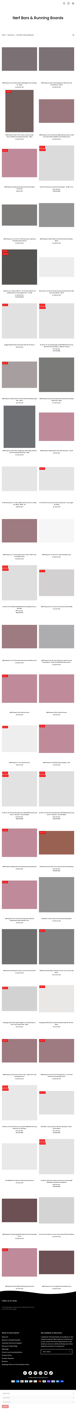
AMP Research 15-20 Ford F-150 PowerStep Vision (56, 554)
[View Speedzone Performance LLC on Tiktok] (51, 1373)
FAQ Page (5, 1349)
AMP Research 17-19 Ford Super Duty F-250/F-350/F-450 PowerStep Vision (19, 555)
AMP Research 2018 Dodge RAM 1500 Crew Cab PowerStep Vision (19, 1235)
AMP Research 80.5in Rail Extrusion (56, 712)
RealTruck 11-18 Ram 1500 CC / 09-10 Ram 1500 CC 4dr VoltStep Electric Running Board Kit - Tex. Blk (19, 291)
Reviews (5, 1361)
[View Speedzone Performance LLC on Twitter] (30, 1373)
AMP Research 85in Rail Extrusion (19, 712)
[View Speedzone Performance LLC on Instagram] (40, 1373)
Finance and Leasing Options (12, 1352)
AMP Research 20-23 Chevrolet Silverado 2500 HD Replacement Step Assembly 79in (19, 919)
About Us (5, 1337)
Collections (11, 35)
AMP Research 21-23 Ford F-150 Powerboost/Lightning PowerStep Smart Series (19, 239)
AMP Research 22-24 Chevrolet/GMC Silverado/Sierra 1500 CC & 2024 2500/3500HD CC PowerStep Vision (56, 135)
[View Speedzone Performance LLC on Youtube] (46, 1373)
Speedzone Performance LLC (40, 1377)
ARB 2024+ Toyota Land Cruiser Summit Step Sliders (57, 918)
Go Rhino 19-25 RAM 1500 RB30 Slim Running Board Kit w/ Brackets (20, 607)
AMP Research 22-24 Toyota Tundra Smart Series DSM (56, 606)
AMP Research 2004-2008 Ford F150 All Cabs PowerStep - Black (56, 239)
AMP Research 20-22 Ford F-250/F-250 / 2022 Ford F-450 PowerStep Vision (19, 1075)
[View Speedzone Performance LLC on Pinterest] (35, 1373)
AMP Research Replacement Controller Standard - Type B (56, 450)
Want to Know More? (10, 1333)
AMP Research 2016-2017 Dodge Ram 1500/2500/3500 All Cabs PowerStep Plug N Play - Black (19, 451)
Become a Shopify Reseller (11, 1340)
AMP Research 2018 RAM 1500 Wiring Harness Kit (19, 1286)
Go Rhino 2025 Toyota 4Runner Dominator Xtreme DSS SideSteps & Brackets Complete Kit (56, 1181)
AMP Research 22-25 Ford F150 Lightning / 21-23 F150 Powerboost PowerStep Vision (56, 1075)
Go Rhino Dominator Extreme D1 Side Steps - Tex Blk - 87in (56, 187)
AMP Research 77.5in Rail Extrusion (19, 762)
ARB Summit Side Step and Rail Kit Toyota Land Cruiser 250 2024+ (57, 971)
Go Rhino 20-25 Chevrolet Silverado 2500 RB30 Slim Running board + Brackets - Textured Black (56, 813)
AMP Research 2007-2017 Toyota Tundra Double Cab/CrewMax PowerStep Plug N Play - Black (19, 135)
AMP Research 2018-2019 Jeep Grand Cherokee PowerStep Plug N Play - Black (56, 399)
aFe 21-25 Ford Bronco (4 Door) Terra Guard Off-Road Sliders (56, 1234)
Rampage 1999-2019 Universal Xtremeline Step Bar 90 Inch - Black (56, 1023)
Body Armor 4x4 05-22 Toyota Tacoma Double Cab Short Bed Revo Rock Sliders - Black (56, 291)
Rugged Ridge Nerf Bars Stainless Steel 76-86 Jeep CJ (19, 344)
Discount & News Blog (9, 1346)
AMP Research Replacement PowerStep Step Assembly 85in (19, 866)
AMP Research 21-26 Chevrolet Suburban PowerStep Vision (19, 660)
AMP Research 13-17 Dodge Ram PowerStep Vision (56, 1286)
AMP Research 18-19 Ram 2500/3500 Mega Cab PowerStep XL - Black (19, 83)
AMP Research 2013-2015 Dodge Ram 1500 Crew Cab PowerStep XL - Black (56, 83)
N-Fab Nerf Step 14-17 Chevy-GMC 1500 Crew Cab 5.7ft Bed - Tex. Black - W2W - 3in (19, 503)
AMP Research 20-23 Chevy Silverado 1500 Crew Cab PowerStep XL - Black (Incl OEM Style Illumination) (56, 661)
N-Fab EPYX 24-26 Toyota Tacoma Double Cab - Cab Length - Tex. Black (56, 503)
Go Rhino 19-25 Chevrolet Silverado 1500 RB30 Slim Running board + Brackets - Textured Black (19, 813)
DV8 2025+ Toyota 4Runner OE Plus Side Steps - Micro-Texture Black (56, 1127)
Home (3, 35)
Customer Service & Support (12, 1343)
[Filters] (73, 35)
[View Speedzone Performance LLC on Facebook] (25, 1373)
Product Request (8, 1358)
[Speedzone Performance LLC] (13, 3)
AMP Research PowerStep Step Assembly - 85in (56, 762)
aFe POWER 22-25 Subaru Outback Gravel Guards (19, 1180)
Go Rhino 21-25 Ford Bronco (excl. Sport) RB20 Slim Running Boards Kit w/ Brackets (19, 1127)
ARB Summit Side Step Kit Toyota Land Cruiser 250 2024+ (19, 970)
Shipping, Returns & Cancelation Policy (15, 1364)
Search (5, 1406)
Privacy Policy (7, 1355)
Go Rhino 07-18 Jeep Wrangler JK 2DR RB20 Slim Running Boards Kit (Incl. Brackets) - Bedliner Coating (56, 345)
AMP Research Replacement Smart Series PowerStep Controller (19, 187)
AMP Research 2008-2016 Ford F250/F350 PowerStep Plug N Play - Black (19, 399)
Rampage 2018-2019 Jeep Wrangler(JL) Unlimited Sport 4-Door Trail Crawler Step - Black (19, 1023)
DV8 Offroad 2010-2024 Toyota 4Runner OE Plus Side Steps (57, 866)
